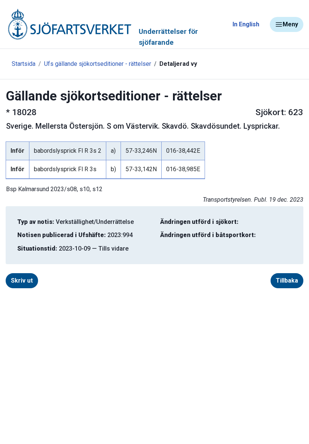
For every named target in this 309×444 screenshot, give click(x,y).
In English (246, 24)
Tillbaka (287, 280)
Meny (290, 24)
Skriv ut (22, 280)
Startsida (23, 63)
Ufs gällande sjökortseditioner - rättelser (97, 63)
